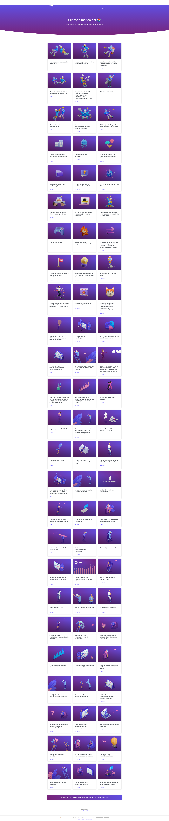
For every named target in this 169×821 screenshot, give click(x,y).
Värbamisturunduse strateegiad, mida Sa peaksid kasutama (107, 696)
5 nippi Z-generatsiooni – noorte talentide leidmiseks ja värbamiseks (109, 214)
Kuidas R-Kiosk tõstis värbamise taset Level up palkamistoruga (83, 579)
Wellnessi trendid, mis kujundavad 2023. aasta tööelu (108, 156)
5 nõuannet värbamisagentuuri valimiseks (81, 549)
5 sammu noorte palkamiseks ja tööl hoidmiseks (81, 637)
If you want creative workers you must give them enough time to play (84, 275)
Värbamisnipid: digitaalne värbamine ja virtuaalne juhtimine (83, 214)
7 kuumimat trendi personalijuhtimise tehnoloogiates (81, 726)
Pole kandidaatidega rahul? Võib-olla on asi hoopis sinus (109, 666)
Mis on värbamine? (106, 92)
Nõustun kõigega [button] (80, 819)
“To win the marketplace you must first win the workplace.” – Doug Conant (59, 304)
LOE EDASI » (102, 68)
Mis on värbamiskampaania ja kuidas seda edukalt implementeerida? (84, 126)
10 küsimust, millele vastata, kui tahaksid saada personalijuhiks (59, 726)
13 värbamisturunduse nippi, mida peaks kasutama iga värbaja (84, 367)
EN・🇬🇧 (103, 8)
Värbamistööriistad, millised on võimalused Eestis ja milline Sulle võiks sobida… (59, 491)
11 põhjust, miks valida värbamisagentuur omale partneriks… (108, 63)
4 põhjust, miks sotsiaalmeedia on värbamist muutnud (59, 637)
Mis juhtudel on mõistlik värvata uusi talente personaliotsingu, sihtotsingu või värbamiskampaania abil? (83, 95)
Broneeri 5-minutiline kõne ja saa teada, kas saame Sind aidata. (84, 797)
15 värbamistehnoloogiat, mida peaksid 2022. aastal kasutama (58, 579)
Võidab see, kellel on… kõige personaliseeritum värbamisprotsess (58, 338)
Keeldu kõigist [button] (89, 819)
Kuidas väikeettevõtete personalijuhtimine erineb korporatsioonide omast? (58, 156)
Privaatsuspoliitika (84, 810)
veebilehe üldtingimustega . (102, 817)
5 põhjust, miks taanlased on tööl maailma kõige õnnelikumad (59, 275)
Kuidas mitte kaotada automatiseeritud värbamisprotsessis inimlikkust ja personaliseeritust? (107, 306)
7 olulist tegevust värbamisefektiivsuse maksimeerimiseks (57, 367)
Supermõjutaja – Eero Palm (109, 548)
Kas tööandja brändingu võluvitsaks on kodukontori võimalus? (109, 637)
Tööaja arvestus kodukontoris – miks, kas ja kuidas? (84, 461)
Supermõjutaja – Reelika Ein (59, 429)
